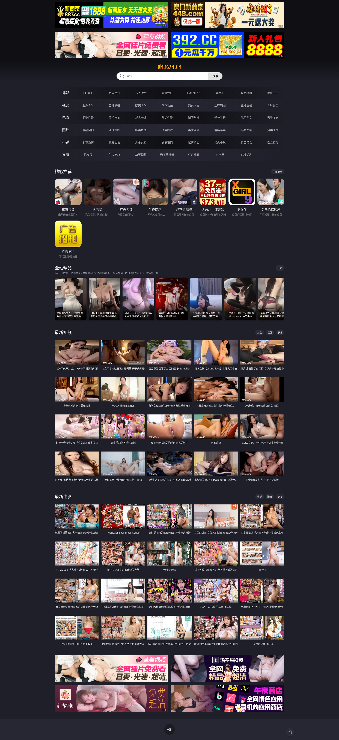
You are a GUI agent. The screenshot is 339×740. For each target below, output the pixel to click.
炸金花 (220, 93)
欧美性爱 (167, 118)
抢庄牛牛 (272, 93)
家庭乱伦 (114, 142)
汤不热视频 (167, 155)
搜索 (215, 76)
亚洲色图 (114, 130)
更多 (280, 332)
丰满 (259, 496)
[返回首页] (290, 732)
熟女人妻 (193, 105)
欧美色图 (141, 130)
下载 (280, 268)
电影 (65, 117)
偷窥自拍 (88, 130)
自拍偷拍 (114, 105)
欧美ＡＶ (141, 105)
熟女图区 (246, 130)
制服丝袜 (193, 118)
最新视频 (63, 332)
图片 (65, 130)
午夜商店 (114, 155)
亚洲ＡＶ (88, 105)
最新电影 (63, 496)
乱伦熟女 (246, 118)
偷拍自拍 (114, 118)
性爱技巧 (272, 142)
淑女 (269, 496)
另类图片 (272, 130)
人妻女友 (141, 142)
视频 (65, 105)
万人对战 (141, 93)
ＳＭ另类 (272, 105)
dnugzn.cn (169, 67)
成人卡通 (141, 118)
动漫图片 (167, 130)
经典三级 (220, 118)
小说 (65, 142)
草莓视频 (141, 155)
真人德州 (114, 93)
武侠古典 (167, 142)
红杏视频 (193, 155)
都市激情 (88, 142)
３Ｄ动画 (167, 105)
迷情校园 (193, 142)
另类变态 (272, 118)
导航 (65, 154)
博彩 (65, 93)
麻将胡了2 (193, 93)
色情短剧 (246, 155)
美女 (259, 332)
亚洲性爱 (88, 118)
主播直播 (246, 105)
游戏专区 (167, 93)
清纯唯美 (220, 130)
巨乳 (269, 332)
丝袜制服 (220, 105)
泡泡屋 (220, 155)
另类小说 (220, 142)
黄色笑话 (246, 142)
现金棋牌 (246, 93)
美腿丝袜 (193, 130)
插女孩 (88, 155)
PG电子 (88, 93)
